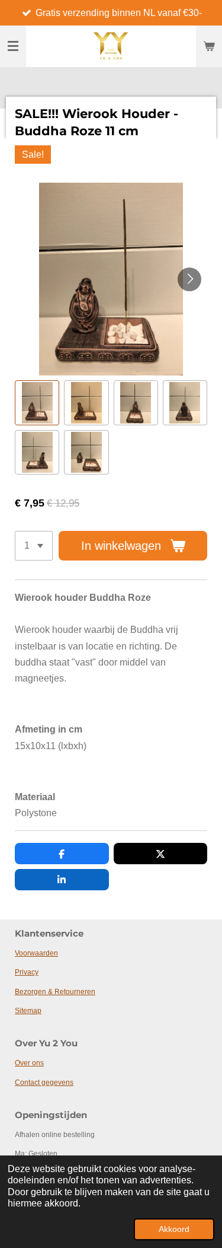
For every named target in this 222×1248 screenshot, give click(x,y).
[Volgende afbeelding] (189, 279)
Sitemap (28, 1011)
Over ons (29, 1063)
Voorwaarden (36, 953)
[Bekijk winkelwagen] (209, 46)
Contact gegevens (44, 1082)
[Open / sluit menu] (13, 46)
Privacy (26, 972)
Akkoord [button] (174, 1229)
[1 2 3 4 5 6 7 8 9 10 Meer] (34, 546)
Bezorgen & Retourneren (55, 992)
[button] (37, 402)
